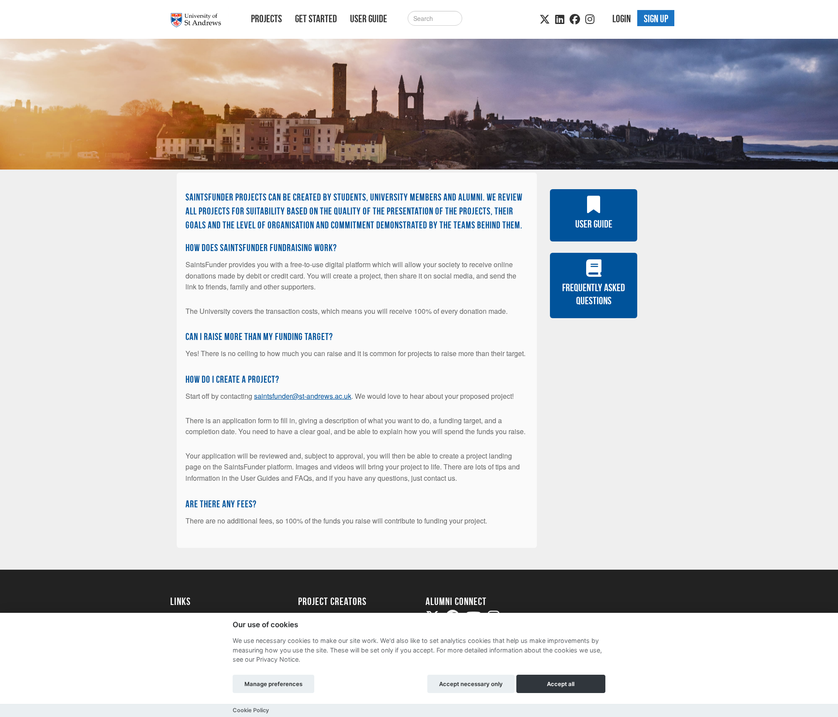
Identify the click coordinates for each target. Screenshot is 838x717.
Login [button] (621, 18)
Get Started (316, 18)
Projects (266, 18)
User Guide (368, 18)
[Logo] (199, 20)
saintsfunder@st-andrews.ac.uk (302, 396)
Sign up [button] (656, 18)
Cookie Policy (251, 710)
